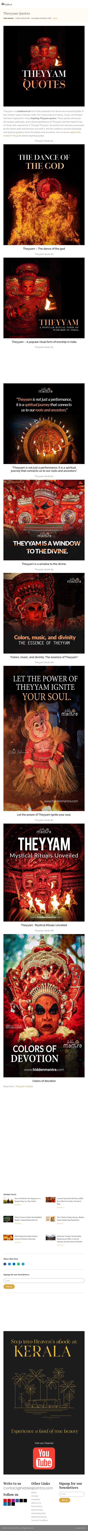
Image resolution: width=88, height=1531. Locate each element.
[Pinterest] (9, 1500)
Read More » (18, 1204)
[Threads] (25, 1500)
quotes (55, 18)
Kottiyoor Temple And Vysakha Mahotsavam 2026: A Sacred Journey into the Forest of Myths (69, 1239)
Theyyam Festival (24, 1086)
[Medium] (21, 1500)
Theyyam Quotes (16, 13)
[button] (67, 4)
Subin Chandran (8, 18)
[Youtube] (5, 1500)
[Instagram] (13, 1500)
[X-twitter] (13, 1504)
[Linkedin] (5, 1504)
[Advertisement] (44, 366)
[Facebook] (17, 1500)
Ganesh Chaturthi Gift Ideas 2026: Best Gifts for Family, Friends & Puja (70, 1201)
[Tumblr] (9, 1504)
